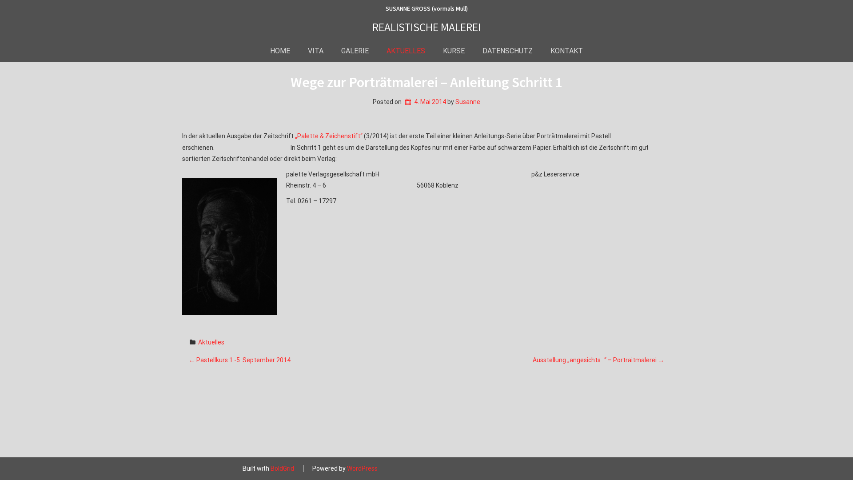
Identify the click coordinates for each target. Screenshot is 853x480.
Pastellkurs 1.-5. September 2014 (240, 360)
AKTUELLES (406, 51)
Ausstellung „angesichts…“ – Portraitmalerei (598, 360)
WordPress (362, 468)
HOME (280, 51)
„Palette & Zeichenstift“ (329, 136)
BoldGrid (282, 468)
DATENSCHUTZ (507, 51)
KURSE (454, 51)
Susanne (467, 101)
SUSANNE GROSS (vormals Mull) (427, 8)
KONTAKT (566, 51)
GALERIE (355, 51)
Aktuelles (211, 342)
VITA (315, 51)
